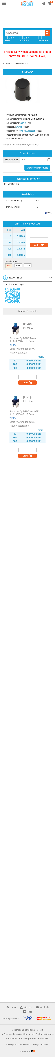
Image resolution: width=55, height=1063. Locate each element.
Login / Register (43, 3)
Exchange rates (28, 1038)
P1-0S (27, 324)
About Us (44, 1038)
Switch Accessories (15, 63)
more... (41, 356)
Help (30, 1012)
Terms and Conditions (24, 1030)
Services (28, 1007)
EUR (18, 265)
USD (28, 265)
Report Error (15, 277)
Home (13, 1007)
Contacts (44, 1007)
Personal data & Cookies (15, 1034)
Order (37, 245)
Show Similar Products (37, 168)
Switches (20, 127)
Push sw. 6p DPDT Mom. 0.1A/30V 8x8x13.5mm (22, 340)
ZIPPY (12, 344)
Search (47, 33)
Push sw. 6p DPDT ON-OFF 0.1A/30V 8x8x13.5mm (23, 413)
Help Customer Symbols (42, 1034)
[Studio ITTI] (27, 1051)
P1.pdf (7, 184)
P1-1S (27, 397)
